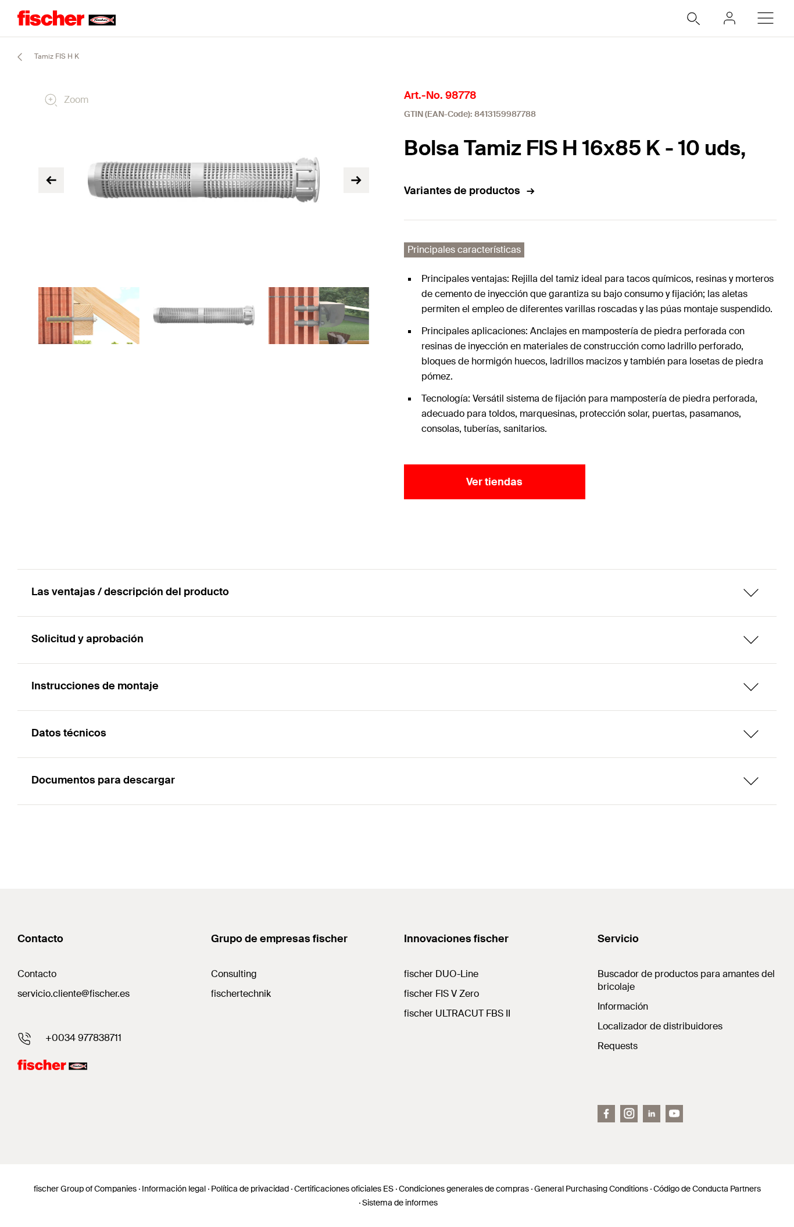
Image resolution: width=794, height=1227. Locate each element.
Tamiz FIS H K (56, 56)
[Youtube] (674, 1113)
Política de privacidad (250, 1188)
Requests (618, 1046)
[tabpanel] (89, 315)
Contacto (36, 974)
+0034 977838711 (83, 1038)
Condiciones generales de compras (464, 1188)
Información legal (174, 1188)
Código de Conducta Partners (707, 1188)
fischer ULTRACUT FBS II (457, 1013)
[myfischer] (729, 18)
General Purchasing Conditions (591, 1188)
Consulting (234, 974)
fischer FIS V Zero (441, 994)
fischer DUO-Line (441, 974)
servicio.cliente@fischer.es (73, 994)
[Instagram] (629, 1113)
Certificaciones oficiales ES (344, 1188)
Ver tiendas (494, 482)
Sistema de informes (400, 1202)
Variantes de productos (462, 191)
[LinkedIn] (651, 1113)
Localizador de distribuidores (660, 1026)
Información (623, 1006)
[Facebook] (606, 1113)
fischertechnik (241, 994)
